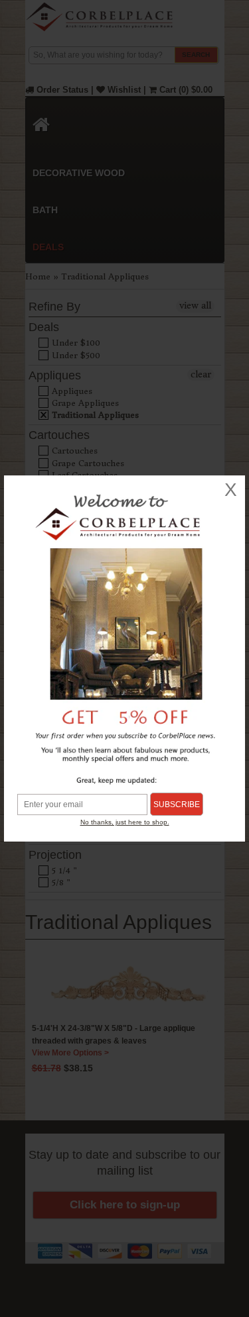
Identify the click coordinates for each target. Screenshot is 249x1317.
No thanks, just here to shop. (124, 822)
